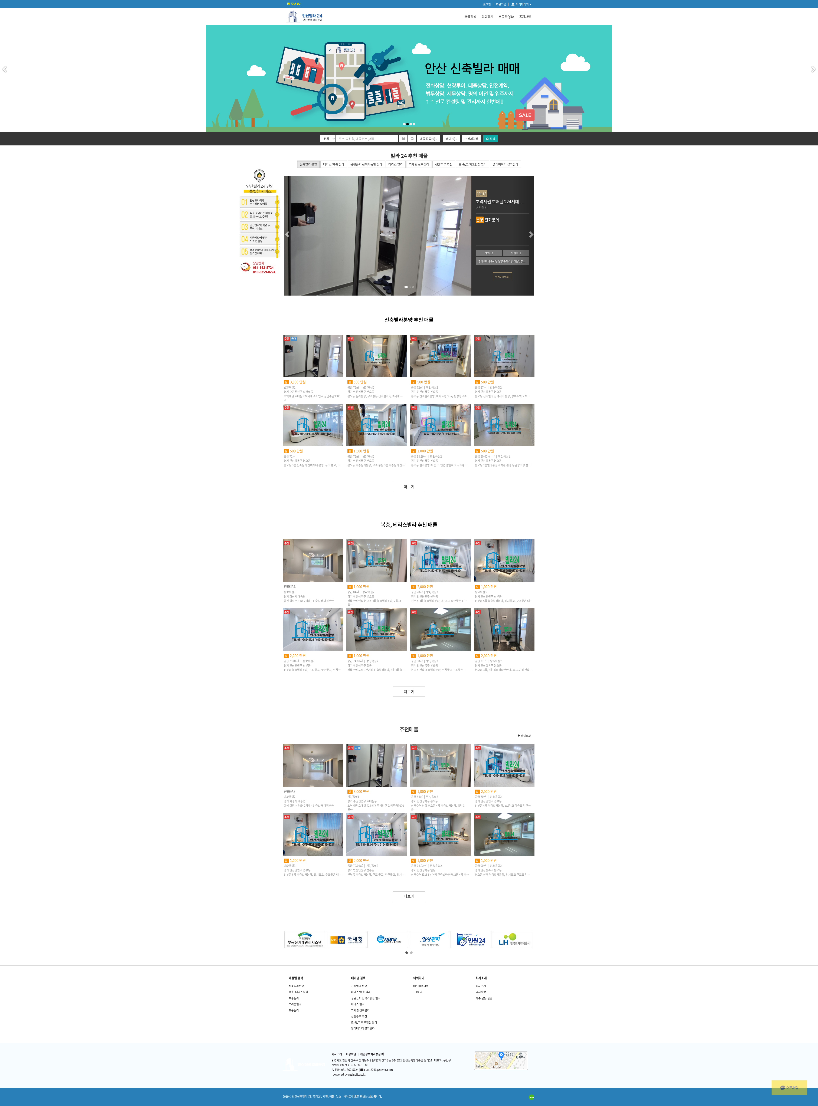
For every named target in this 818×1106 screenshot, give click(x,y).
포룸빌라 (294, 1010)
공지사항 (525, 16)
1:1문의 (417, 992)
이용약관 (351, 1054)
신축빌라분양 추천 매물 (409, 319)
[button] (295, 236)
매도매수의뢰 (421, 986)
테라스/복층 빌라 (361, 992)
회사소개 (481, 986)
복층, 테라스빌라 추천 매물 (409, 524)
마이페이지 (522, 4)
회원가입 (501, 4)
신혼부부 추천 (359, 1016)
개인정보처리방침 (370, 1054)
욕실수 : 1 (315, 253)
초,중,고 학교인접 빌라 (364, 1022)
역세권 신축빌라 (360, 1010)
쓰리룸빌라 (295, 1004)
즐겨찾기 (296, 4)
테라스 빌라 (357, 1004)
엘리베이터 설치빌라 (363, 1028)
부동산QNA (506, 16)
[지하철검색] (412, 138)
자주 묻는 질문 (484, 998)
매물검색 (470, 16)
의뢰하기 (487, 16)
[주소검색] (403, 138)
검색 (492, 138)
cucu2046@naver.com (378, 1069)
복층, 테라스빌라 (298, 992)
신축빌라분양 (296, 986)
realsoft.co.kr (357, 1074)
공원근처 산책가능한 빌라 (365, 998)
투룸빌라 (294, 998)
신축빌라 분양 (359, 986)
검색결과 (525, 736)
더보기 (409, 487)
